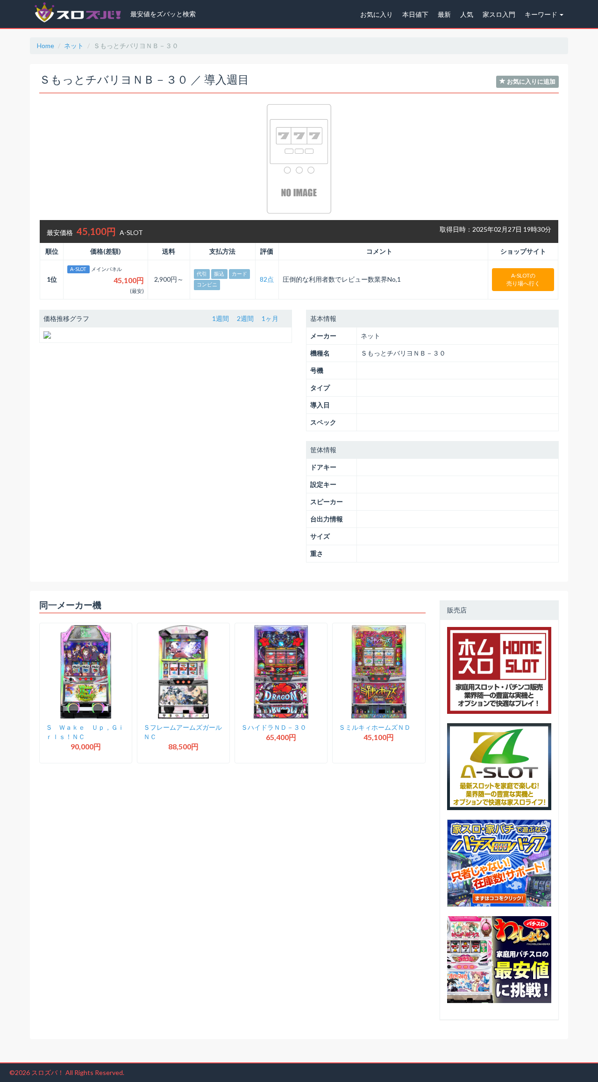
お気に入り (376, 14)
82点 (267, 279)
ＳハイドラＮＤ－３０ (273, 727)
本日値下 (415, 14)
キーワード (542, 14)
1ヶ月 (270, 318)
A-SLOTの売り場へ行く (523, 279)
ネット (74, 46)
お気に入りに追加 (530, 81)
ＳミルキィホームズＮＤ (375, 727)
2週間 (245, 318)
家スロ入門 (499, 14)
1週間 (220, 318)
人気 (466, 14)
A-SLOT (78, 269)
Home (45, 46)
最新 (444, 14)
